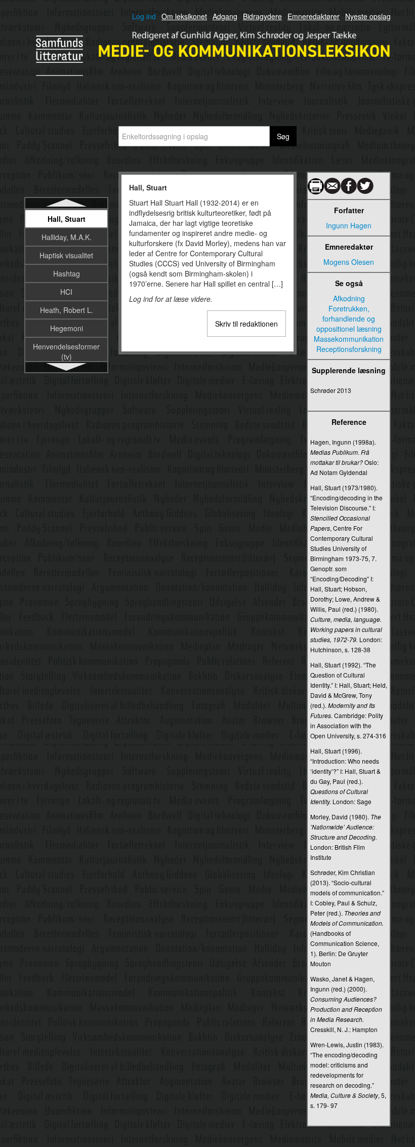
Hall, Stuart (67, 219)
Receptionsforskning (349, 349)
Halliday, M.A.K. (67, 237)
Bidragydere (262, 16)
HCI (66, 292)
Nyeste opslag (368, 16)
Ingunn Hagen (348, 225)
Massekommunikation (349, 339)
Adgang (225, 16)
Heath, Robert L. (66, 310)
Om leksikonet (184, 16)
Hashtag (66, 273)
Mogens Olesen (348, 262)
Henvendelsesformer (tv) (66, 351)
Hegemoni (66, 328)
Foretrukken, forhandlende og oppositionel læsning (349, 318)
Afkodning (349, 298)
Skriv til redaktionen (246, 324)
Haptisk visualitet (66, 255)
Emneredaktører (313, 16)
